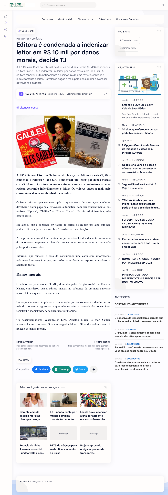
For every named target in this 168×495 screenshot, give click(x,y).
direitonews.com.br (28, 107)
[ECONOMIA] (138, 125)
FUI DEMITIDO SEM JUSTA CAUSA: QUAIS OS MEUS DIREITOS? (138, 223)
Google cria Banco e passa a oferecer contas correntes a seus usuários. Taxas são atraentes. (139, 168)
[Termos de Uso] (86, 19)
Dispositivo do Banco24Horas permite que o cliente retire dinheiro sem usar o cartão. (139, 320)
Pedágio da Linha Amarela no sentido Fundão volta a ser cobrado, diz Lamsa (31, 449)
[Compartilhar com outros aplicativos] (94, 369)
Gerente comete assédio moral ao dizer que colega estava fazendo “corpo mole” (30, 415)
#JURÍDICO (23, 359)
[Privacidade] (105, 19)
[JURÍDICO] (138, 100)
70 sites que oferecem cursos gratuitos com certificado (140, 131)
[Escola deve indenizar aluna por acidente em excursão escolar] (93, 400)
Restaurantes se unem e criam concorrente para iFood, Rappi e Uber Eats (140, 243)
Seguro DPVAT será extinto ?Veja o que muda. (139, 186)
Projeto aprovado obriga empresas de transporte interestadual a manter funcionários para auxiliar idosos (92, 449)
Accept (29, 485)
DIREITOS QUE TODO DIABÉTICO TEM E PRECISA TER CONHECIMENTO (141, 278)
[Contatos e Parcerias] (127, 19)
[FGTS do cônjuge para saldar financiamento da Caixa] (63, 433)
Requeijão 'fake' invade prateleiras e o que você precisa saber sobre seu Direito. (139, 349)
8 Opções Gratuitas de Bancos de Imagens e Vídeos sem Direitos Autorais (140, 149)
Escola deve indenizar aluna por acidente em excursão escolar (93, 415)
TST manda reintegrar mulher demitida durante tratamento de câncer (63, 415)
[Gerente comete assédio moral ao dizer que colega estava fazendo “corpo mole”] (33, 400)
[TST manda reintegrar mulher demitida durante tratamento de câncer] (63, 400)
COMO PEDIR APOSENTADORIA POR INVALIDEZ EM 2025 (141, 260)
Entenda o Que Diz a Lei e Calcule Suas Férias (137, 106)
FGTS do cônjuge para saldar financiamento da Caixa (63, 449)
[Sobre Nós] (47, 19)
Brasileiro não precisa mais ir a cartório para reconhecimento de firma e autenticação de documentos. (137, 365)
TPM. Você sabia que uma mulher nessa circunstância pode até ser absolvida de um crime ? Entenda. (140, 204)
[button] (162, 4)
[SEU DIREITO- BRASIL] (35, 93)
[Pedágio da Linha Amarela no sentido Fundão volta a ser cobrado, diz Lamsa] (33, 433)
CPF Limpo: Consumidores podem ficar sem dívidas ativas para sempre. (137, 334)
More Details (59, 485)
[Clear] (93, 5)
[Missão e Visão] (65, 19)
